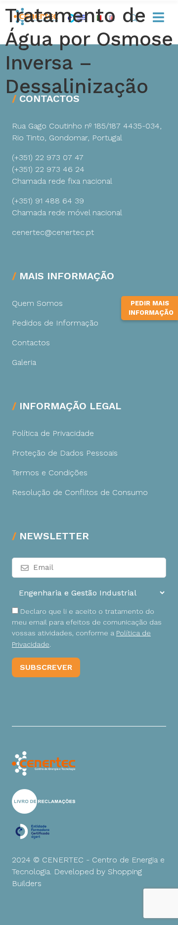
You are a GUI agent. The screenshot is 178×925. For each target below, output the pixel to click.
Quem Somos (37, 303)
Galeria (24, 362)
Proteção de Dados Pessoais (65, 453)
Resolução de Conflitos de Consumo (80, 492)
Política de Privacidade (53, 433)
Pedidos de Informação (55, 323)
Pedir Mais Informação (151, 308)
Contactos (31, 342)
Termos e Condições (50, 472)
